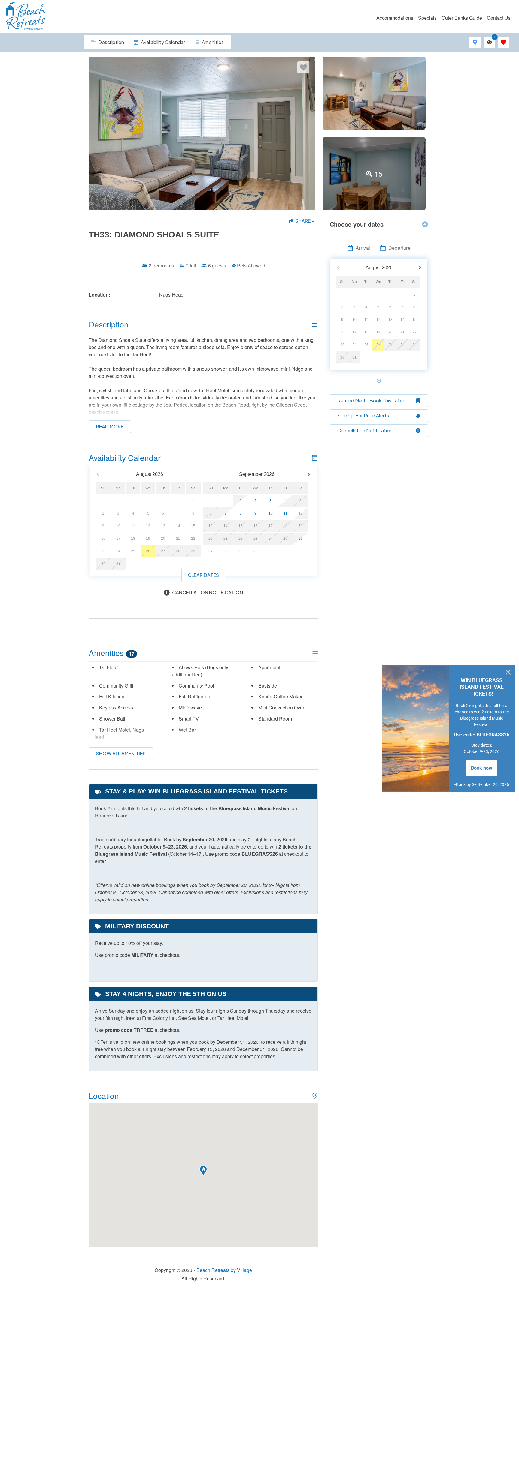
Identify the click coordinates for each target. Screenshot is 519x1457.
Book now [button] (481, 768)
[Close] (508, 672)
